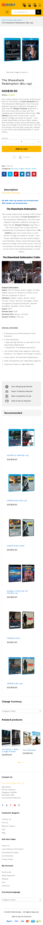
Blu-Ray (14, 169)
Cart (3, 882)
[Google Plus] (11, 805)
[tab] (11, 190)
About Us (5, 846)
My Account (6, 872)
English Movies (25, 169)
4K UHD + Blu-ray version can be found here (20, 200)
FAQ (3, 829)
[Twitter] (7, 805)
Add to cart (22, 149)
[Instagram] (19, 805)
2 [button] (21, 762)
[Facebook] (3, 805)
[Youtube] (15, 805)
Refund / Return (8, 826)
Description (11, 189)
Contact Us (6, 819)
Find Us (5, 823)
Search (38, 12)
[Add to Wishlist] (14, 157)
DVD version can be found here (14, 203)
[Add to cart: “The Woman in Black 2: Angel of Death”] (5, 745)
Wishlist (5, 879)
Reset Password (8, 875)
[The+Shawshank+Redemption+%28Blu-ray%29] (10, 174)
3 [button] (23, 762)
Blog (3, 833)
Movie (34, 169)
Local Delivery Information (12, 849)
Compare (26, 157)
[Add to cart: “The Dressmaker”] (26, 746)
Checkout (6, 886)
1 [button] (19, 762)
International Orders (10, 852)
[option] (11, 744)
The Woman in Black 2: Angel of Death (10, 750)
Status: (5, 95)
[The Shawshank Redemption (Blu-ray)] (4, 174)
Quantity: (5, 138)
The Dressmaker (29, 750)
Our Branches (7, 856)
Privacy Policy (7, 859)
